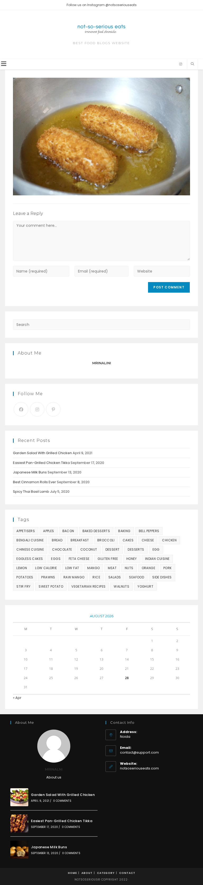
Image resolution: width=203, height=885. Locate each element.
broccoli (105, 540)
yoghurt (145, 586)
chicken (169, 540)
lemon (21, 568)
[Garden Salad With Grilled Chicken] (19, 797)
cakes (128, 540)
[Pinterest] (53, 409)
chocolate (62, 549)
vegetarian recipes (88, 586)
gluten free (108, 558)
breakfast (80, 540)
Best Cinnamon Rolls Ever (34, 482)
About (87, 873)
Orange (148, 568)
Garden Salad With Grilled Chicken (42, 452)
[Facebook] (21, 409)
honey (131, 558)
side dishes (162, 577)
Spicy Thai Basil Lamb (31, 491)
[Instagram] (180, 64)
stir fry (23, 586)
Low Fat (72, 568)
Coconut (88, 549)
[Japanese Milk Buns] (19, 850)
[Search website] (192, 64)
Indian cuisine (157, 558)
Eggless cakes (29, 558)
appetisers (25, 531)
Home (72, 873)
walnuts (121, 586)
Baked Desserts (96, 531)
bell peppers (149, 531)
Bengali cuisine (30, 540)
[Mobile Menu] (3, 64)
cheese (148, 540)
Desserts (136, 549)
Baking (124, 531)
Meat (112, 568)
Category (106, 873)
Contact (127, 873)
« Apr (17, 697)
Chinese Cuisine (30, 549)
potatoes (24, 577)
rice (96, 577)
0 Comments (62, 801)
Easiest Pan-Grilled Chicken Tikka (41, 462)
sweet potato (51, 586)
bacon (68, 531)
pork (167, 568)
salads (114, 577)
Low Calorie (46, 568)
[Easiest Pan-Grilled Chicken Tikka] (19, 823)
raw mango (74, 577)
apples (48, 531)
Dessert (112, 549)
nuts (129, 568)
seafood (136, 577)
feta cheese (79, 558)
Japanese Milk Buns (30, 472)
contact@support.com (139, 752)
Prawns (48, 577)
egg (156, 549)
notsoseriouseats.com (139, 768)
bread (57, 540)
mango (93, 568)
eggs (56, 558)
